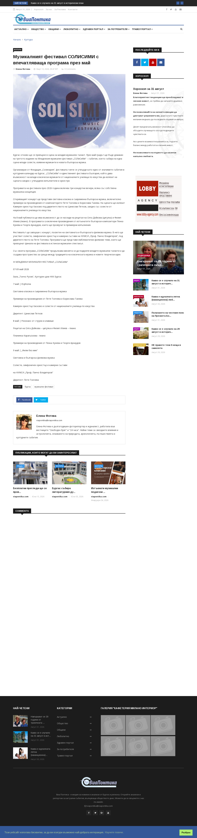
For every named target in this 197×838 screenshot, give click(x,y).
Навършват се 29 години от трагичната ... (39, 719)
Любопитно (71, 29)
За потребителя (118, 29)
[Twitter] (171, 9)
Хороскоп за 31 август (148, 88)
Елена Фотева (23, 69)
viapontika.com (20, 496)
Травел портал (141, 29)
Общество (37, 29)
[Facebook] (166, 9)
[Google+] (101, 812)
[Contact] (180, 9)
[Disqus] (69, 555)
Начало (17, 39)
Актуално (20, 29)
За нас (49, 9)
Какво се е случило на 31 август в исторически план (57, 3)
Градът (20, 466)
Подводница (144, 255)
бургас (28, 386)
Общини (53, 29)
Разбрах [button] (186, 832)
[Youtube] (176, 9)
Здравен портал (93, 29)
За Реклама (60, 9)
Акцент (136, 280)
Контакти (72, 9)
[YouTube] (108, 812)
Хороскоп (38, 9)
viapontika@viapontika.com (49, 420)
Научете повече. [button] (114, 832)
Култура (28, 39)
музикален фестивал (43, 386)
